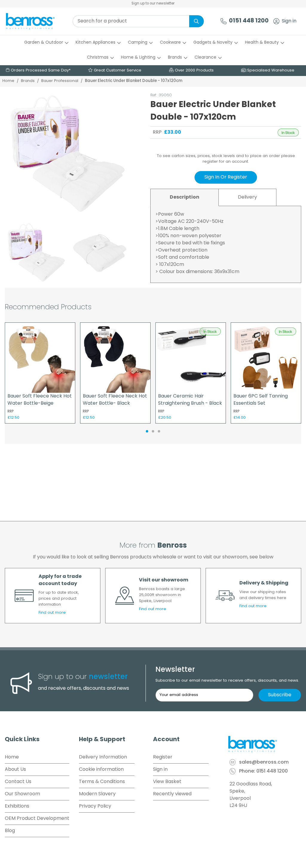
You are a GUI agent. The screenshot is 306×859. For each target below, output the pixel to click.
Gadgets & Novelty (212, 42)
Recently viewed (172, 794)
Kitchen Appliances (95, 42)
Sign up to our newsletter (153, 3)
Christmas (97, 57)
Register (162, 757)
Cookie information (101, 769)
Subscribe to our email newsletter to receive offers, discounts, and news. (227, 681)
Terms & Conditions (102, 781)
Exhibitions (17, 806)
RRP (157, 132)
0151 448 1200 (249, 21)
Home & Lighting (138, 57)
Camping (137, 42)
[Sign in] (276, 21)
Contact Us (18, 781)
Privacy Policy (95, 806)
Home (8, 81)
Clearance (205, 57)
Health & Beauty (262, 42)
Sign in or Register (225, 177)
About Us (15, 769)
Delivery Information (103, 757)
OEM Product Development (37, 818)
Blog (10, 830)
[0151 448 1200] (224, 21)
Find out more (52, 613)
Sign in (289, 21)
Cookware (170, 42)
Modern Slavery (97, 794)
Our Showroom (22, 794)
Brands (175, 57)
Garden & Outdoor (43, 42)
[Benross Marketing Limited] (264, 744)
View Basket (167, 781)
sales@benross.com (264, 762)
